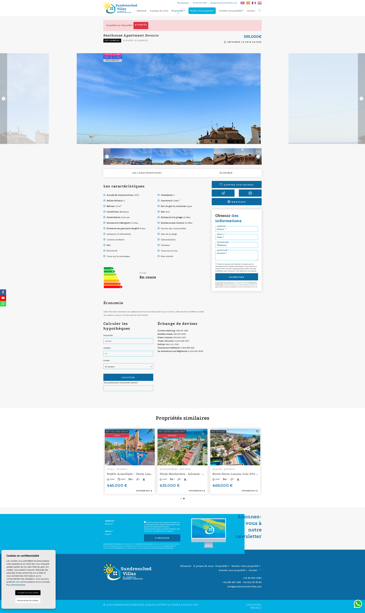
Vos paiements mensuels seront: (120, 382)
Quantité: (108, 335)
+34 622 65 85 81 (252, 582)
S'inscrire (162, 538)
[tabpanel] (130, 461)
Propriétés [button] (177, 10)
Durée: (106, 360)
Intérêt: (107, 348)
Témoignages (183, 3)
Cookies (175, 605)
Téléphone (223, 242)
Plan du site (190, 605)
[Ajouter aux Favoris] (152, 431)
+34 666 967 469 (231, 582)
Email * (221, 234)
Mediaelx (256, 608)
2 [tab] (184, 498)
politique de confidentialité (153, 527)
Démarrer (141, 10)
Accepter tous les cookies (27, 593)
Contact (251, 10)
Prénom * (222, 226)
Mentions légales (143, 605)
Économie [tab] (226, 173)
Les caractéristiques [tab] (147, 173)
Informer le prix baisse (244, 42)
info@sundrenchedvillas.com (223, 3)
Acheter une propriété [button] (230, 10)
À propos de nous (159, 10)
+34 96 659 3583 (199, 3)
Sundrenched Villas (121, 7)
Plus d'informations (15, 585)
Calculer (128, 377)
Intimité (162, 605)
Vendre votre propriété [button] (201, 10)
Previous (3, 98)
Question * (223, 250)
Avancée (141, 25)
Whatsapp (238, 202)
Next (361, 98)
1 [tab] (181, 498)
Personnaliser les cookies (27, 600)
